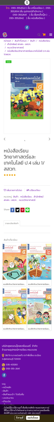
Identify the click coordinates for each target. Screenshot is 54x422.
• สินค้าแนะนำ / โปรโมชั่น (13, 394)
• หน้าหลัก (6, 387)
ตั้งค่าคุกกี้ (19, 418)
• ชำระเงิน (6, 401)
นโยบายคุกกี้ (36, 413)
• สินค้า (5, 390)
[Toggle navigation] (50, 35)
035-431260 (12, 364)
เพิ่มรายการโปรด (14, 190)
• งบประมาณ (8, 398)
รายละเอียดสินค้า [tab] (12, 223)
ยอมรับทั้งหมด (33, 418)
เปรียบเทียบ (34, 190)
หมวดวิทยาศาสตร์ (27, 200)
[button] (38, 34)
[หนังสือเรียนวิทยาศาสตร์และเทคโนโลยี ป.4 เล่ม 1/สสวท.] (27, 96)
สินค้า (16, 196)
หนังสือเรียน (26, 196)
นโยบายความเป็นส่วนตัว (18, 413)
